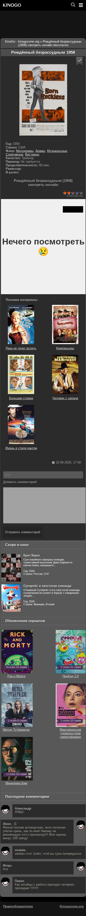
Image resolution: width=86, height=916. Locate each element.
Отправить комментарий (22, 532)
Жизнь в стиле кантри (21, 448)
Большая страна (21, 398)
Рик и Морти (16, 674)
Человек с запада (65, 398)
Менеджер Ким (16, 781)
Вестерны (32, 154)
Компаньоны (65, 348)
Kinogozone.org (72, 906)
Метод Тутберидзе (16, 727)
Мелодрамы (24, 151)
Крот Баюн (31, 555)
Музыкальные (57, 151)
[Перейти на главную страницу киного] (35, 5)
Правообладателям (18, 906)
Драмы (40, 151)
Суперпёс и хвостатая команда (47, 586)
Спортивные (14, 154)
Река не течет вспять (21, 348)
